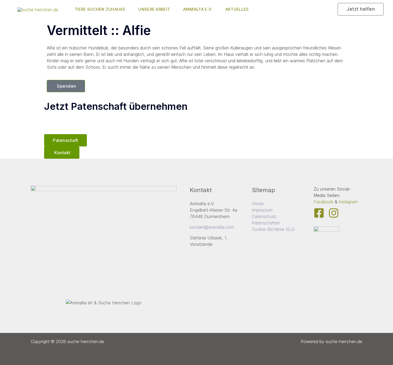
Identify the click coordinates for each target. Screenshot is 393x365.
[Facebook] (319, 213)
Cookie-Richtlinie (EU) (273, 229)
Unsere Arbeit (154, 9)
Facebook (323, 201)
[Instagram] (333, 213)
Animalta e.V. (198, 9)
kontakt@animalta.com (212, 227)
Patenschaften (266, 223)
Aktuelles (237, 9)
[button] (361, 9)
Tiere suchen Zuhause (100, 9)
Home (258, 203)
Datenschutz (264, 216)
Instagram (348, 201)
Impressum (262, 210)
